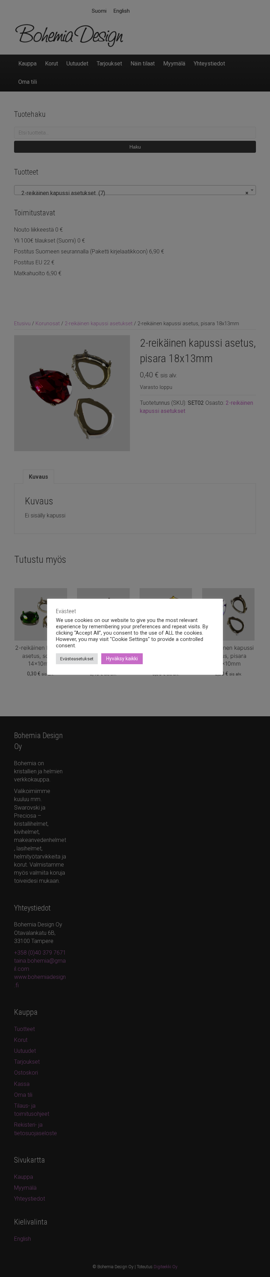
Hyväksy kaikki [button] (122, 658)
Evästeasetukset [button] (77, 658)
